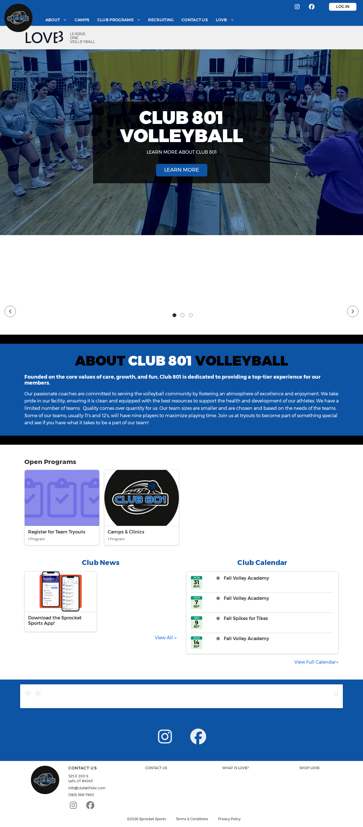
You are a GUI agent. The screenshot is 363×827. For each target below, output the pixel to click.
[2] (183, 315)
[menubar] (139, 20)
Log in (342, 6)
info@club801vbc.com (86, 788)
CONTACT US (156, 768)
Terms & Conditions (192, 819)
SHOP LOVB (309, 768)
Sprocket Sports (152, 819)
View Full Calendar (315, 662)
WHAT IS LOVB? (235, 768)
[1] (174, 315)
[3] (191, 315)
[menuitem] (56, 20)
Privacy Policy (229, 819)
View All (164, 637)
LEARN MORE (181, 170)
